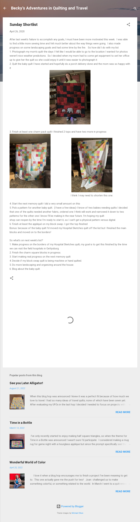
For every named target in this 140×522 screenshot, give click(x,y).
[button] (128, 25)
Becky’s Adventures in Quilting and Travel (49, 8)
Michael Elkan (77, 513)
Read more (123, 412)
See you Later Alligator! (26, 383)
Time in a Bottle (21, 422)
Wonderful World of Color (28, 462)
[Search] (135, 9)
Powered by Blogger (72, 506)
